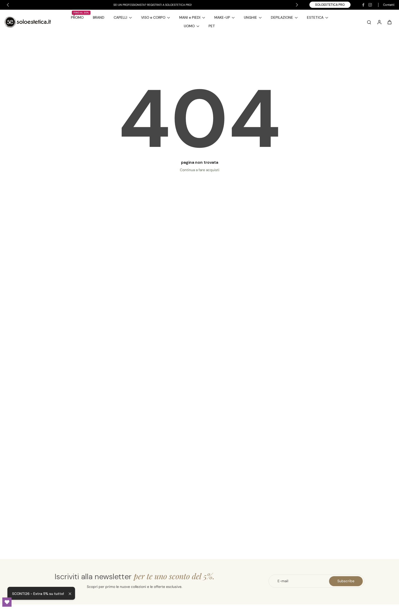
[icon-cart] (389, 22)
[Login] (379, 21)
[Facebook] (363, 5)
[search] (369, 22)
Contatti (388, 5)
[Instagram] (370, 5)
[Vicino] (70, 594)
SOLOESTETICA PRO (330, 5)
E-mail (283, 581)
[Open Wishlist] (7, 602)
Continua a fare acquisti (199, 170)
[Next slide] (297, 5)
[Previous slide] (8, 5)
